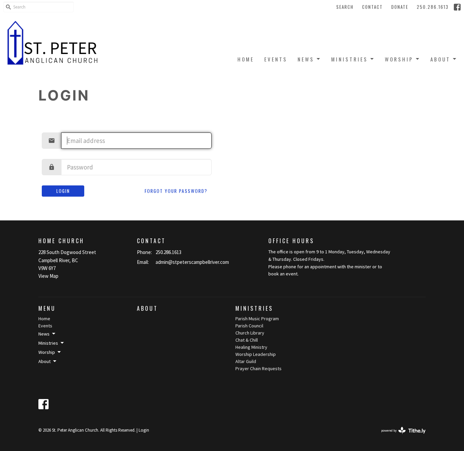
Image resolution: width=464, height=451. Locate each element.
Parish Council (249, 326)
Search (345, 6)
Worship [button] (46, 352)
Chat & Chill (246, 340)
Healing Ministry (251, 347)
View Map (48, 276)
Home (245, 59)
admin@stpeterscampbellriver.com (192, 262)
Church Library (249, 333)
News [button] (44, 334)
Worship (399, 59)
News (306, 59)
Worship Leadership (255, 354)
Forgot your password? (176, 190)
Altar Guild (245, 361)
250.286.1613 (433, 6)
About (440, 59)
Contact (372, 6)
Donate (399, 6)
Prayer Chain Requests (258, 368)
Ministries (349, 59)
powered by (399, 436)
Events (275, 59)
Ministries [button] (48, 343)
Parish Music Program (257, 318)
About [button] (44, 361)
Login (63, 190)
